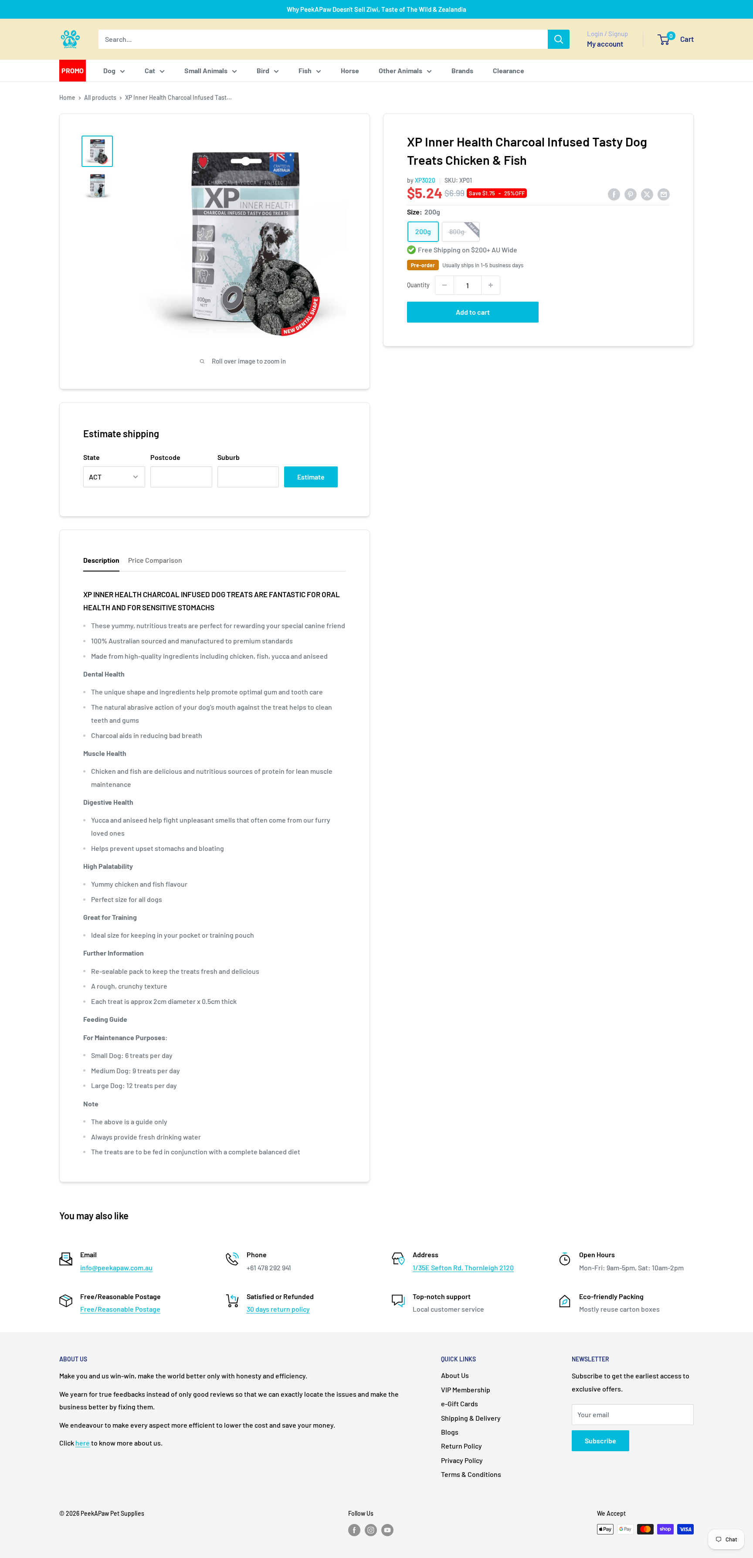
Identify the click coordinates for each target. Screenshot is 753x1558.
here (82, 1443)
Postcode (165, 457)
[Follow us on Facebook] (354, 1530)
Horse (350, 70)
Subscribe (600, 1440)
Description (101, 560)
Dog (109, 70)
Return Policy (461, 1446)
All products (100, 97)
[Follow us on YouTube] (387, 1530)
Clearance (508, 70)
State (91, 457)
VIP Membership (465, 1389)
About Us (455, 1375)
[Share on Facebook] (614, 194)
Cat (150, 70)
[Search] (559, 39)
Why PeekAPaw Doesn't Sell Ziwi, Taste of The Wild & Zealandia (376, 9)
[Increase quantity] (491, 285)
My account (605, 43)
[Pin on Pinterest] (630, 194)
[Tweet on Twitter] (647, 194)
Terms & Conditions (471, 1474)
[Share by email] (664, 194)
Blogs (449, 1432)
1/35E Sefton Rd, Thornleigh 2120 (463, 1267)
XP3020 (425, 180)
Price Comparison (155, 560)
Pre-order (423, 265)
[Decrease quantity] (444, 285)
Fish (305, 70)
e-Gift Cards (459, 1403)
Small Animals (205, 70)
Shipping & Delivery (471, 1418)
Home (67, 97)
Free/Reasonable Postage (120, 1309)
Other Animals (400, 70)
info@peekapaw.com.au (116, 1267)
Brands (462, 70)
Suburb (228, 457)
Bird (263, 70)
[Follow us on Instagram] (371, 1530)
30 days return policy (278, 1309)
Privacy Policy (462, 1460)
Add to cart (473, 312)
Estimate (311, 477)
